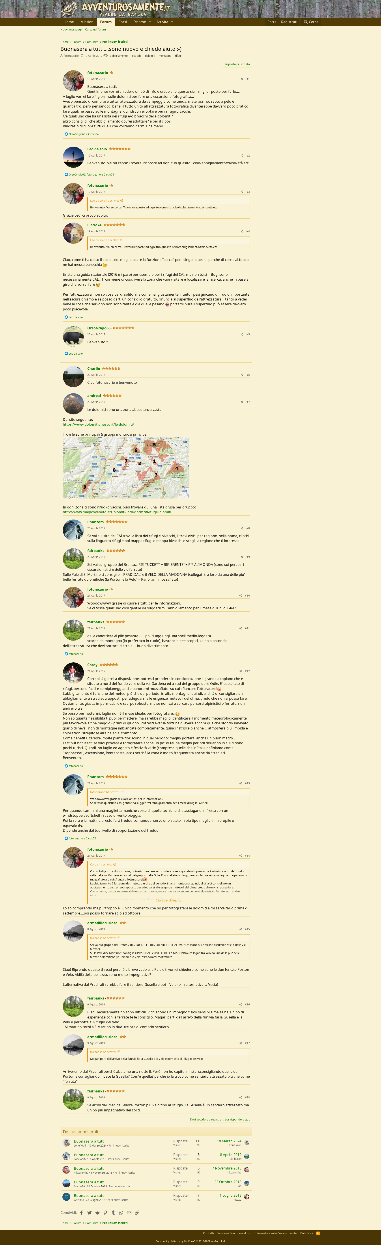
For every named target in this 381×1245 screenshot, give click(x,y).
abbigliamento (119, 56)
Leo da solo (97, 149)
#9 (248, 557)
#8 (248, 528)
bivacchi (136, 56)
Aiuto (293, 1233)
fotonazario (71, 56)
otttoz (237, 1200)
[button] (141, 22)
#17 (247, 1043)
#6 (248, 375)
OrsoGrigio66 (98, 328)
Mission (86, 21)
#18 (247, 1097)
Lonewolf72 (81, 1159)
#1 (248, 79)
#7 (248, 402)
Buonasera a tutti (89, 1141)
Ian (239, 1186)
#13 (247, 783)
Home (69, 21)
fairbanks (95, 550)
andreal (94, 395)
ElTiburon (235, 1159)
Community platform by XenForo (191, 1241)
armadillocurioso (102, 922)
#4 (248, 231)
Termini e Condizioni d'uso (234, 1233)
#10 (247, 595)
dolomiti (150, 56)
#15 (247, 929)
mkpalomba (81, 1173)
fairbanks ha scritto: (103, 938)
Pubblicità (306, 1233)
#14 (247, 856)
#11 (247, 628)
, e (91, 174)
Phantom (95, 522)
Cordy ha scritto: (101, 864)
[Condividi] (242, 79)
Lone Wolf (80, 1145)
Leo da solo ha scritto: (104, 200)
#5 (248, 334)
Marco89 (79, 1186)
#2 (248, 155)
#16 (247, 1004)
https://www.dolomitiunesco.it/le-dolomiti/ (98, 424)
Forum (106, 21)
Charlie (93, 368)
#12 (247, 671)
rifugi (178, 56)
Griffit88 (79, 1200)
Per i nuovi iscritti (118, 1145)
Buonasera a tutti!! (90, 1182)
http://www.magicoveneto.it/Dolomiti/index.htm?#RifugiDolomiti (117, 512)
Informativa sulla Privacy (271, 1233)
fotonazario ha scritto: (104, 792)
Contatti (208, 1233)
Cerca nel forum (95, 29)
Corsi (122, 21)
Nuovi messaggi (71, 29)
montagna (165, 56)
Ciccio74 (94, 225)
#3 (248, 192)
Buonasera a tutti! (90, 1168)
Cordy (92, 664)
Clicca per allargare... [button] (169, 900)
